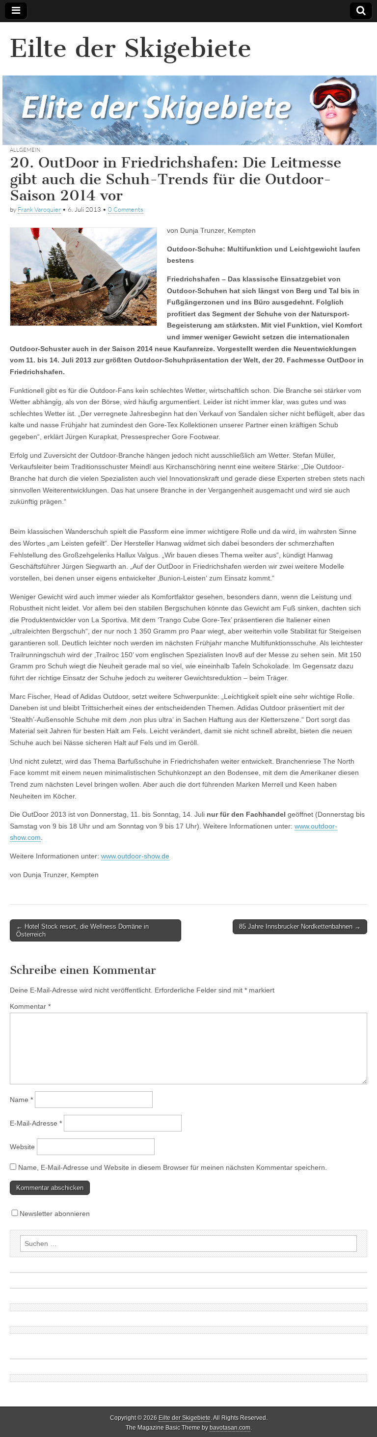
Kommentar (30, 1006)
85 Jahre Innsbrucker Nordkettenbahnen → (300, 926)
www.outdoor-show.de (135, 856)
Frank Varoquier (39, 209)
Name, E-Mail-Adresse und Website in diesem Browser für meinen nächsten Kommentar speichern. (172, 1167)
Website (22, 1147)
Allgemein (25, 149)
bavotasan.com (230, 1427)
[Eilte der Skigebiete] (188, 83)
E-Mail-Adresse (36, 1123)
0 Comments (125, 209)
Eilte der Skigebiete (130, 48)
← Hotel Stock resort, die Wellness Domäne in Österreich (82, 930)
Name (21, 1100)
